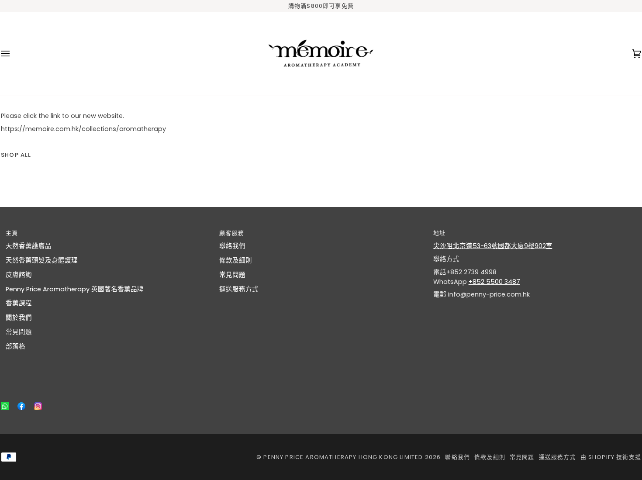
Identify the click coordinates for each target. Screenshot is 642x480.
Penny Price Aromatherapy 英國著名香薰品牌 (75, 289)
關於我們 (19, 317)
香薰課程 (19, 303)
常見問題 (19, 332)
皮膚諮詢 (19, 274)
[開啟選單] (14, 54)
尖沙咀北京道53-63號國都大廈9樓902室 (492, 246)
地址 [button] (439, 233)
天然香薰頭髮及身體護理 (42, 260)
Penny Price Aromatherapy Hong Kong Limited (344, 457)
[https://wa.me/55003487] (5, 406)
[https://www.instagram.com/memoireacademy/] (38, 406)
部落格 (15, 346)
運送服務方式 (239, 289)
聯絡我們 (232, 246)
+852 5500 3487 (494, 281)
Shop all (16, 155)
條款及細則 (235, 260)
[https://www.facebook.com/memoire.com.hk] (21, 406)
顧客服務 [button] (231, 233)
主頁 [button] (12, 233)
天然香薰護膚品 (29, 246)
